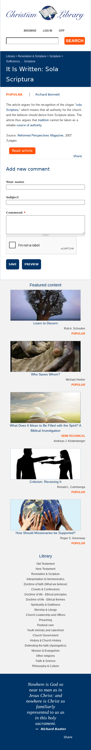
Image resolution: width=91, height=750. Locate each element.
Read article (22, 151)
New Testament (45, 568)
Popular (14, 94)
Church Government (45, 635)
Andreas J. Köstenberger (69, 440)
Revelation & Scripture (32, 56)
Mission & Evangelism (46, 650)
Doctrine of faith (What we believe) (45, 584)
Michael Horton (75, 379)
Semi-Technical (73, 435)
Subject (12, 197)
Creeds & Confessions (45, 589)
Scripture (55, 56)
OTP (61, 30)
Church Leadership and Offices (45, 614)
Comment (15, 212)
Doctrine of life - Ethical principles (45, 594)
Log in (47, 30)
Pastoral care (45, 625)
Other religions (45, 655)
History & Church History (45, 640)
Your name (15, 182)
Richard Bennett (47, 94)
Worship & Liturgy (45, 609)
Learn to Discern (45, 323)
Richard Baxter (53, 729)
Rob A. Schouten (74, 328)
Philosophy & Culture (45, 665)
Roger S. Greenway (72, 538)
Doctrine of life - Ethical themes (45, 599)
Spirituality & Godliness (45, 604)
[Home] (45, 12)
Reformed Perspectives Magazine (40, 135)
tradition (43, 120)
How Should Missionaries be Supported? (46, 533)
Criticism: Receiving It (45, 482)
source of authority (29, 125)
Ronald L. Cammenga (71, 486)
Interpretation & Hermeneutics (45, 579)
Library (10, 56)
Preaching (45, 619)
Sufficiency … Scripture (20, 61)
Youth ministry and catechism (45, 630)
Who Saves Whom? (45, 374)
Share (77, 156)
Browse (30, 30)
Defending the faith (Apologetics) (45, 645)
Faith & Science (46, 660)
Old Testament (45, 563)
